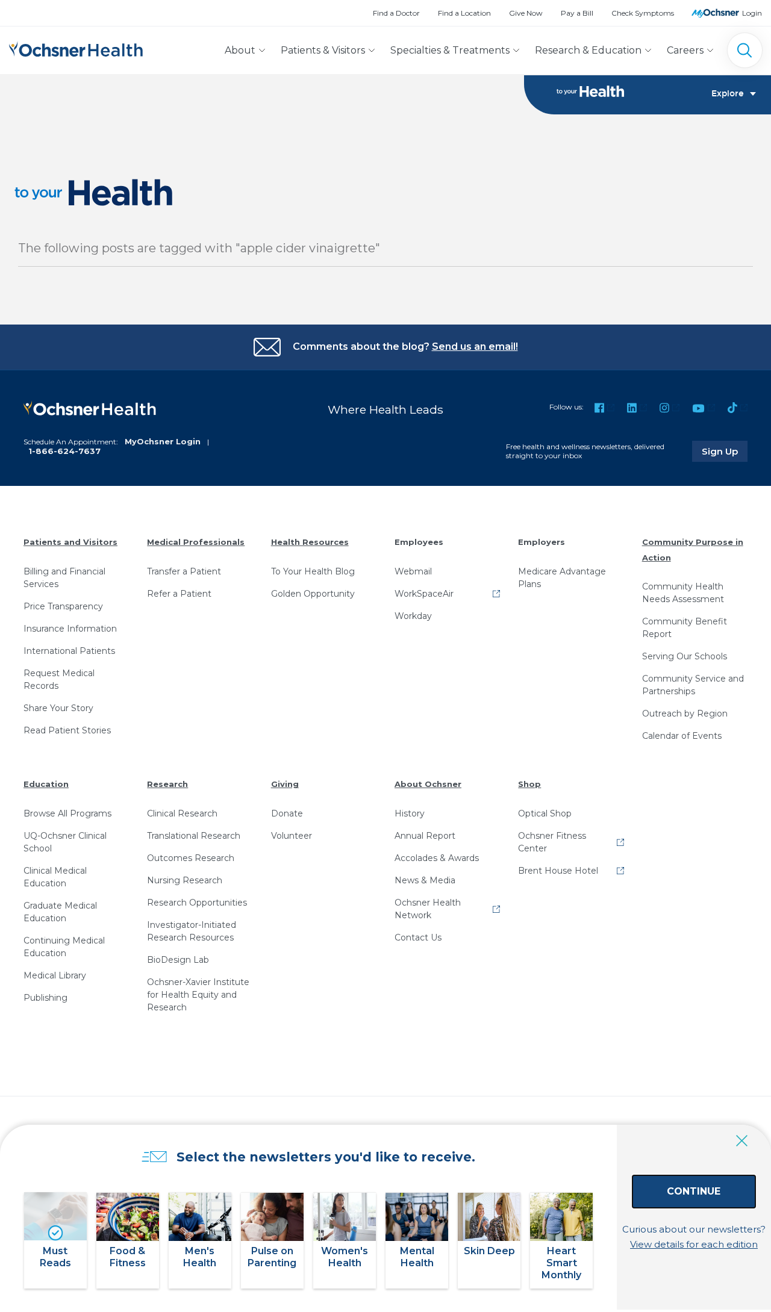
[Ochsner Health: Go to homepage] (76, 48)
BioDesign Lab (178, 959)
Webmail (413, 571)
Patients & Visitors (323, 50)
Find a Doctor (396, 12)
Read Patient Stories (67, 730)
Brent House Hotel (558, 870)
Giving (285, 784)
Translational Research (193, 835)
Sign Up (725, 451)
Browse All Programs (67, 813)
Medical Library (54, 975)
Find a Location (464, 12)
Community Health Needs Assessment (683, 593)
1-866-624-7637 (64, 451)
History (410, 813)
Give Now (526, 12)
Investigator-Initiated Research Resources (191, 931)
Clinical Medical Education (55, 877)
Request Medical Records (59, 679)
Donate (287, 813)
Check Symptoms (642, 12)
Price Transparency (63, 606)
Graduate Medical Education (60, 912)
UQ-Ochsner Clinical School (65, 842)
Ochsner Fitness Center (552, 842)
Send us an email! (475, 346)
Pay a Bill (577, 12)
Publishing (45, 997)
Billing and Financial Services (64, 577)
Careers (685, 50)
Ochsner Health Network (428, 909)
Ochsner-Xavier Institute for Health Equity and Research (198, 995)
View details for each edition (694, 1244)
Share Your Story (58, 708)
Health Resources (310, 542)
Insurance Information (70, 628)
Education (46, 784)
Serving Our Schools (684, 656)
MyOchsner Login (163, 441)
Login (752, 12)
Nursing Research (184, 880)
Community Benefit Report (684, 627)
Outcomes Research (190, 858)
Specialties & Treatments (450, 50)
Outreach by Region (685, 713)
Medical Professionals (196, 542)
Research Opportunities (197, 902)
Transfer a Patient (184, 571)
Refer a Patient (179, 593)
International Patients (69, 650)
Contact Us (418, 937)
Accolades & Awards (437, 858)
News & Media (425, 880)
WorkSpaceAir (424, 593)
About (240, 50)
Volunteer (291, 835)
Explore (727, 94)
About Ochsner (428, 784)
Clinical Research (182, 813)
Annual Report (425, 835)
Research (167, 784)
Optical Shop (545, 813)
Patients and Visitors (70, 542)
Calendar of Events (682, 735)
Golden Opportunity (313, 593)
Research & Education (588, 50)
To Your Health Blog (313, 571)
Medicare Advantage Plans (562, 577)
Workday (413, 616)
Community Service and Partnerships (693, 685)
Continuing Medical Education (64, 947)
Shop (529, 784)
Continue (693, 1191)
